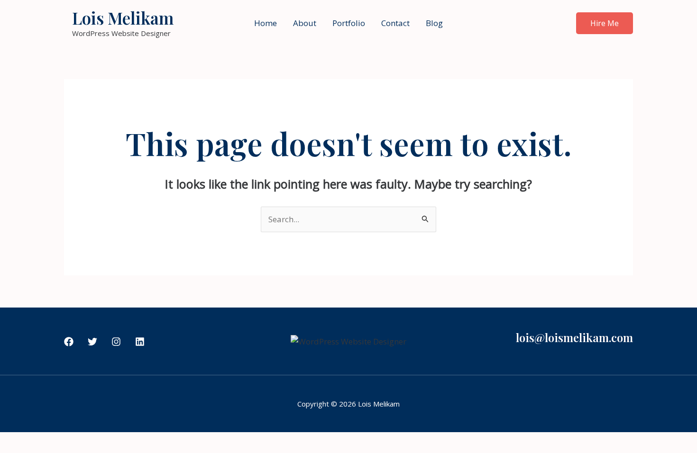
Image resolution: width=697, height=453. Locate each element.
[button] (604, 23)
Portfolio (348, 23)
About (304, 23)
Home (265, 23)
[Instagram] (116, 341)
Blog (434, 23)
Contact (395, 23)
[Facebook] (68, 341)
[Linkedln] (140, 341)
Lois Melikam (123, 18)
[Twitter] (92, 341)
